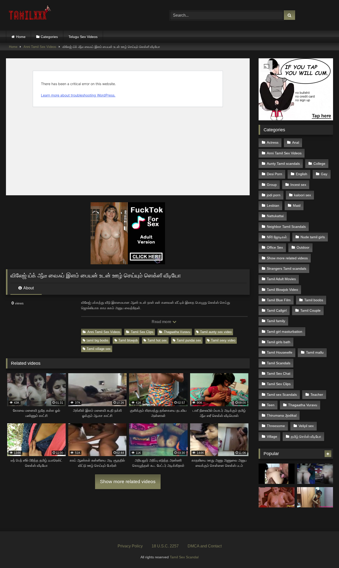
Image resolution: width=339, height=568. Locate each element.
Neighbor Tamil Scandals (286, 227)
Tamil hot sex (157, 340)
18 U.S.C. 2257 (165, 546)
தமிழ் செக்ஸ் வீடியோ (306, 436)
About (28, 288)
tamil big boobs (97, 340)
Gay (324, 174)
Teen (270, 405)
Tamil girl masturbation (284, 332)
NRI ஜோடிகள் (277, 237)
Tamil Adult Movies (281, 279)
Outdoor (303, 247)
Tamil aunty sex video (216, 332)
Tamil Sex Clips (142, 332)
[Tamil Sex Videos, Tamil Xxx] (30, 14)
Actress (272, 142)
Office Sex (275, 247)
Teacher (316, 395)
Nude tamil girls (313, 237)
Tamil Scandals (278, 363)
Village (272, 436)
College (319, 164)
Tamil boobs (313, 300)
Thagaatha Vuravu (177, 332)
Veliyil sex (306, 426)
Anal (295, 142)
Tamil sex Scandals (282, 395)
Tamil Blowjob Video (282, 290)
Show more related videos (128, 481)
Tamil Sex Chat (278, 373)
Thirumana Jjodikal (282, 415)
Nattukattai (275, 216)
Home (21, 37)
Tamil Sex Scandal (184, 557)
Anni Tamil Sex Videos (40, 47)
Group (272, 185)
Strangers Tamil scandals (286, 268)
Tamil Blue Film (279, 300)
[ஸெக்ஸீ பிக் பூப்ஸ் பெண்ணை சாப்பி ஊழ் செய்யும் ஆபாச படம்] (277, 497)
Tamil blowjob (128, 340)
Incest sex (298, 185)
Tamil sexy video (223, 340)
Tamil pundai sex (189, 340)
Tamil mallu (315, 352)
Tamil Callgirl (277, 310)
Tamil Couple (310, 310)
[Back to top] (323, 553)
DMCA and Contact (205, 546)
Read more (162, 322)
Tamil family (276, 321)
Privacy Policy (130, 546)
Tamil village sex (99, 349)
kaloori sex (302, 195)
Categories (49, 37)
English (301, 174)
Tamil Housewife (279, 352)
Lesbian (273, 205)
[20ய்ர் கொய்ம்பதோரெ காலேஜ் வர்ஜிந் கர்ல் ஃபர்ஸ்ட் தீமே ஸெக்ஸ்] (315, 474)
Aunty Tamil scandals (283, 164)
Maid (297, 205)
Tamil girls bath (278, 342)
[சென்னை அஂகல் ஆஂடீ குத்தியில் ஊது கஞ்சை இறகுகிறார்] (277, 474)
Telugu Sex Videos (83, 37)
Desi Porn (274, 174)
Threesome (276, 426)
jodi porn (273, 195)
